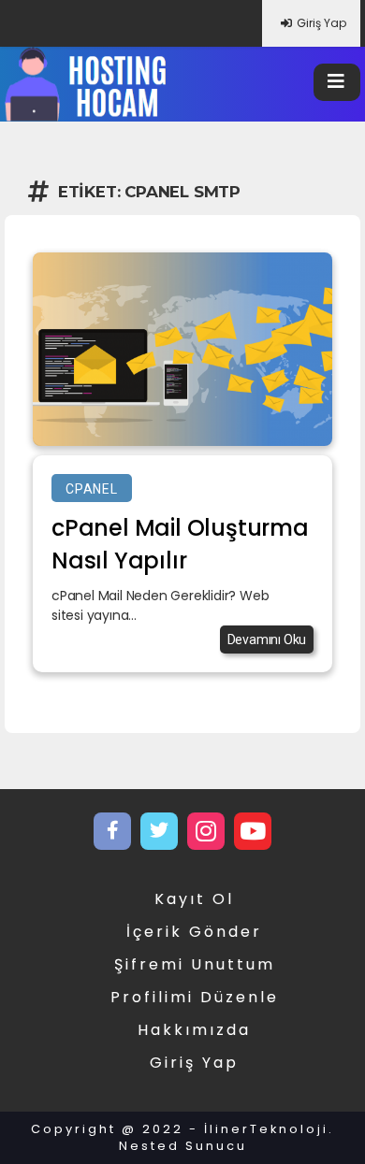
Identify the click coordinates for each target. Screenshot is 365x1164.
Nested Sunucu (183, 1146)
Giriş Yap (321, 23)
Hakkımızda (194, 1030)
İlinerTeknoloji (266, 1129)
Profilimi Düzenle (194, 997)
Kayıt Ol (194, 899)
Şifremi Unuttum (194, 964)
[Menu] (337, 82)
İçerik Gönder (194, 931)
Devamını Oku (267, 639)
